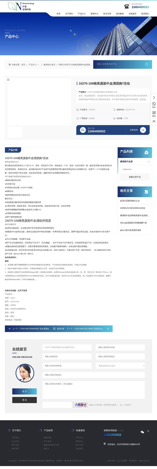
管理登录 (133, 461)
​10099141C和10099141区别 (132, 208)
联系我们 (145, 14)
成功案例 (120, 14)
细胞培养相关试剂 (51, 445)
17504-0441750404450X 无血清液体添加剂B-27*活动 (41, 329)
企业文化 (16, 441)
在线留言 (133, 14)
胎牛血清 (47, 441)
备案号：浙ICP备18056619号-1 (70, 461)
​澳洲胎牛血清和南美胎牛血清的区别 (135, 215)
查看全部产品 (135, 177)
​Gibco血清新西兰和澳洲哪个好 (133, 223)
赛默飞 (46, 449)
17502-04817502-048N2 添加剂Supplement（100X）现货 (97, 329)
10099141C (127, 169)
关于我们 (69, 14)
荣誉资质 (16, 445)
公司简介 (16, 438)
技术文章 (107, 14)
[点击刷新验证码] (80, 404)
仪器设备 (47, 438)
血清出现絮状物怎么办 (130, 201)
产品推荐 (48, 430)
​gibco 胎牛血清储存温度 (130, 230)
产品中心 (82, 14)
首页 (58, 14)
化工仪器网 (122, 461)
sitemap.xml (144, 461)
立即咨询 (134, 130)
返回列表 (60, 329)
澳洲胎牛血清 (49, 65)
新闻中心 (94, 14)
